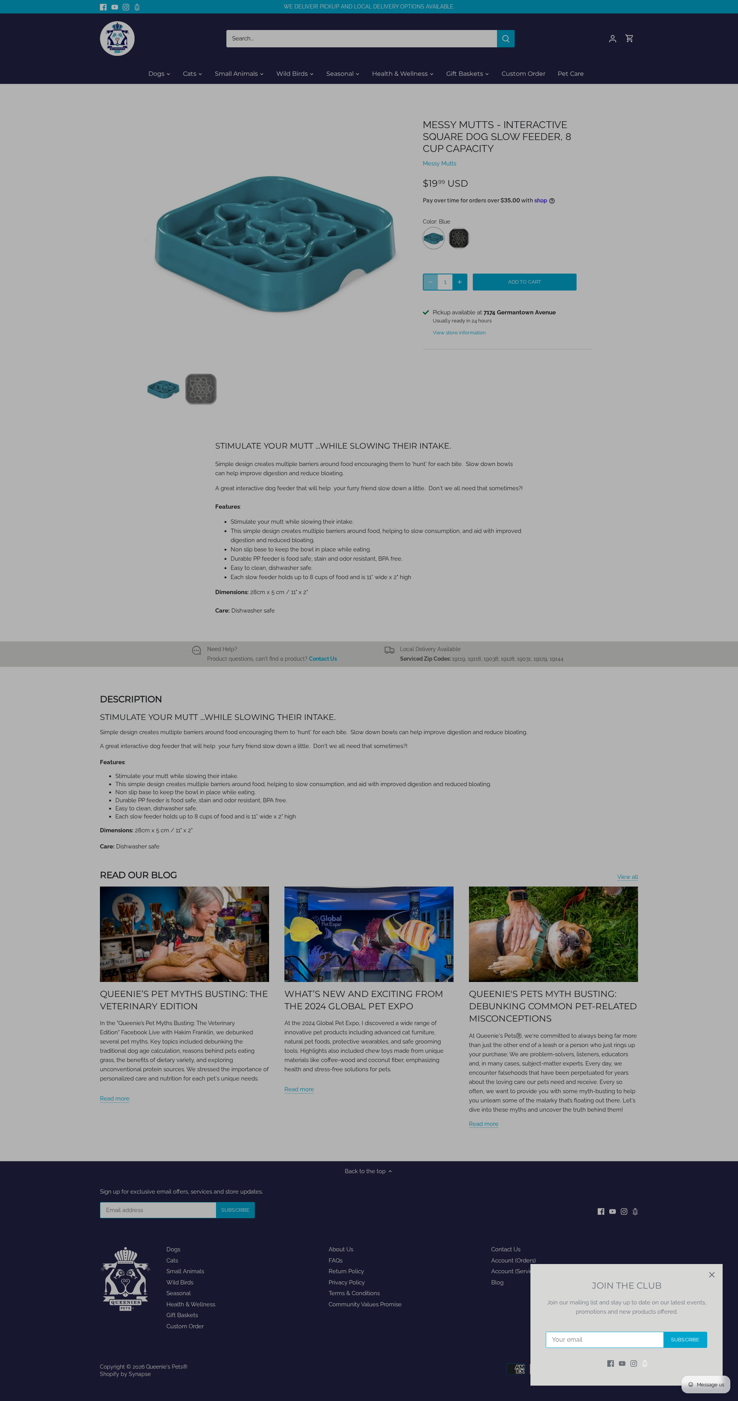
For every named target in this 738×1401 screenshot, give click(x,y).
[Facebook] (610, 1363)
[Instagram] (633, 1363)
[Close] (711, 1274)
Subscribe (685, 1340)
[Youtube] (622, 1363)
